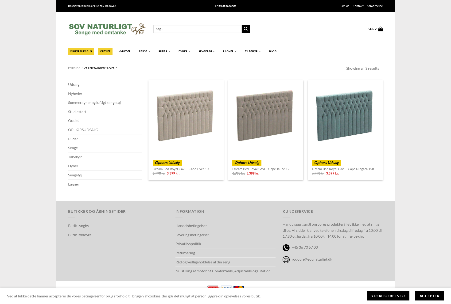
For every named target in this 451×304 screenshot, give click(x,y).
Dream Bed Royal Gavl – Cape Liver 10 (181, 169)
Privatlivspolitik (188, 243)
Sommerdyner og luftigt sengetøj (94, 102)
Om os (345, 6)
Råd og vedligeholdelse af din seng (202, 262)
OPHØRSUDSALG (81, 51)
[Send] (246, 29)
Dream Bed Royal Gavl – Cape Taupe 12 (260, 169)
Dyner (183, 51)
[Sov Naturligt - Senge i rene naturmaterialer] (107, 29)
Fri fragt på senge (225, 6)
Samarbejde (375, 6)
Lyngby (99, 6)
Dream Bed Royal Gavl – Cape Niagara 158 (343, 169)
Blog (272, 51)
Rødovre (110, 6)
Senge (143, 51)
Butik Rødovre (79, 234)
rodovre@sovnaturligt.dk (312, 259)
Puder (163, 51)
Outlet (105, 51)
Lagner (228, 51)
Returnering (185, 253)
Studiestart (77, 111)
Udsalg (73, 84)
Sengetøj (205, 51)
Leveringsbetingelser (192, 234)
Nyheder (125, 51)
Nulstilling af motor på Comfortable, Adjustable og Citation (223, 271)
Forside (74, 68)
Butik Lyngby (78, 225)
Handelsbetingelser (191, 225)
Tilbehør (251, 51)
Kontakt (358, 6)
